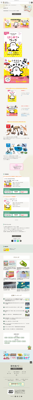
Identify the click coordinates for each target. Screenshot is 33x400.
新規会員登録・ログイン (16, 368)
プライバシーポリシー (18, 380)
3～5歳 (10, 341)
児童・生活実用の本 (16, 371)
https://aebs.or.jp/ (22, 393)
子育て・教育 (24, 371)
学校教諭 (22, 337)
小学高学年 (24, 341)
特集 (16, 375)
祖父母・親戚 (10, 337)
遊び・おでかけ (16, 373)
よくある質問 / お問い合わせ (24, 379)
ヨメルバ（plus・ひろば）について (9, 379)
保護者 (6, 337)
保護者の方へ (17, 379)
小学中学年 (19, 341)
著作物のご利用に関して (11, 380)
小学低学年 (14, 341)
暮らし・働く (9, 373)
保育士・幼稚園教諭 (16, 337)
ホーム (9, 371)
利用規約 (24, 380)
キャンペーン (24, 373)
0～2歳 (6, 341)
